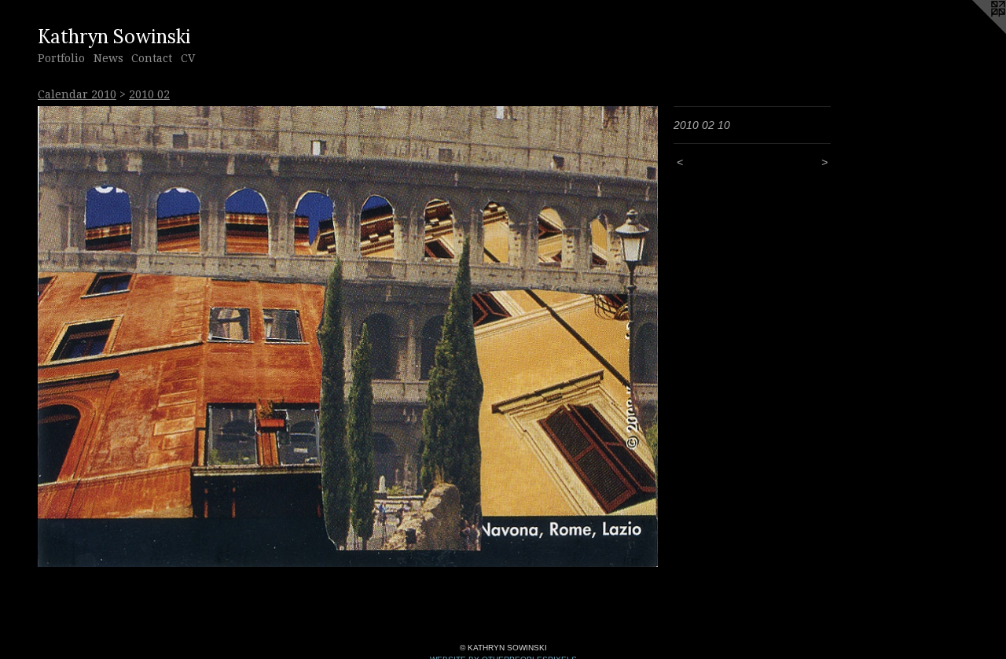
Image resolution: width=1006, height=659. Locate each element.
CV (188, 58)
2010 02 (149, 94)
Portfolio (61, 58)
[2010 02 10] (348, 337)
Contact (151, 58)
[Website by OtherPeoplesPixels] (974, 31)
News (108, 58)
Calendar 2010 (77, 94)
